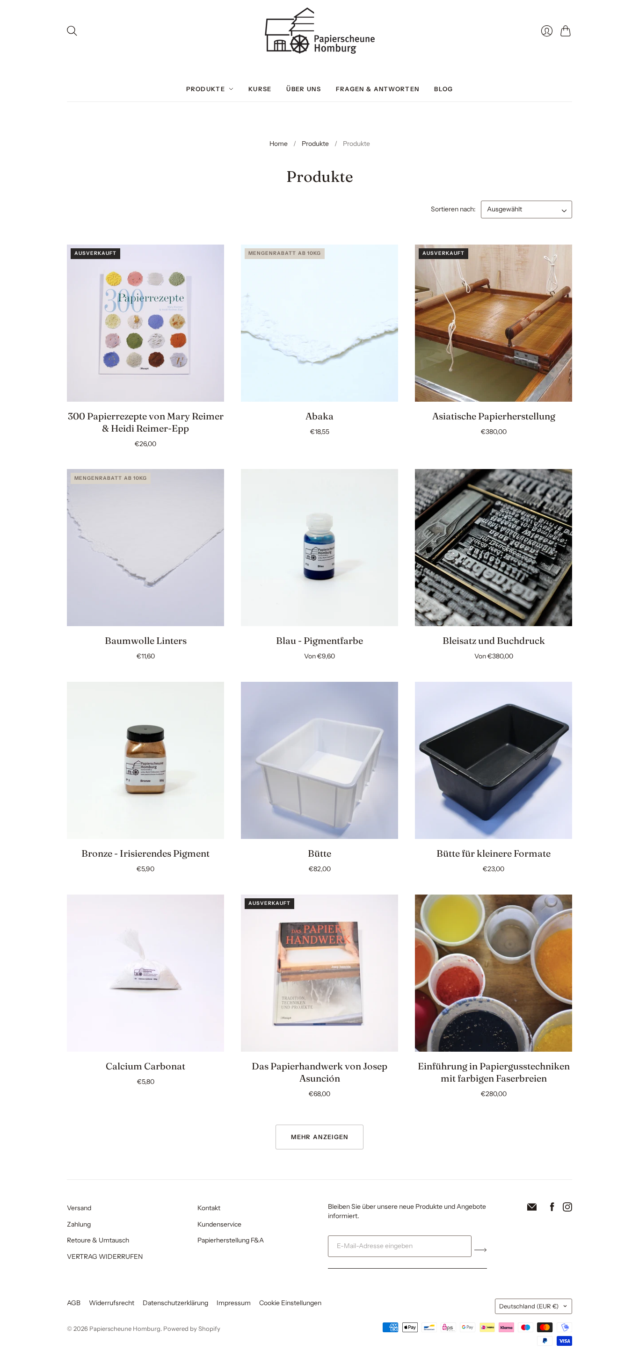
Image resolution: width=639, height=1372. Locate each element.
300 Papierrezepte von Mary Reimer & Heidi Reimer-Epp (146, 422)
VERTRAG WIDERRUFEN (105, 1256)
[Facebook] (552, 1208)
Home (278, 143)
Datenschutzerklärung (175, 1303)
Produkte (205, 89)
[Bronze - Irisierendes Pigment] (145, 760)
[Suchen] (72, 31)
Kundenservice (219, 1224)
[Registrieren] (480, 1250)
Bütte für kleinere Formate (493, 853)
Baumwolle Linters (146, 640)
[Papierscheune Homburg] (320, 30)
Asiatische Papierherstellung (493, 416)
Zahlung (79, 1224)
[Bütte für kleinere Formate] (493, 760)
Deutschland (529, 1306)
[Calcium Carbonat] (145, 973)
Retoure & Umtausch (98, 1240)
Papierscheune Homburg (124, 1328)
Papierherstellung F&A (230, 1240)
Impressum (234, 1303)
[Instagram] (567, 1208)
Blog (443, 89)
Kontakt (208, 1208)
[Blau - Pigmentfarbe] (319, 547)
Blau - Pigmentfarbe (319, 640)
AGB (73, 1303)
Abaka (319, 416)
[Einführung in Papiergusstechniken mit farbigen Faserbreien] (493, 973)
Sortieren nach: (454, 209)
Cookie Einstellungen (290, 1303)
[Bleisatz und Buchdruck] (493, 547)
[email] (532, 1208)
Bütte (319, 853)
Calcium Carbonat (145, 1066)
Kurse (260, 89)
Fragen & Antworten (377, 89)
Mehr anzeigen (320, 1137)
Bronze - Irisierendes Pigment (145, 853)
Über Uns (303, 89)
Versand (79, 1208)
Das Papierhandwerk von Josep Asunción (319, 1072)
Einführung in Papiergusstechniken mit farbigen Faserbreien (494, 1072)
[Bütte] (319, 760)
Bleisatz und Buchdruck (494, 640)
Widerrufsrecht (111, 1303)
